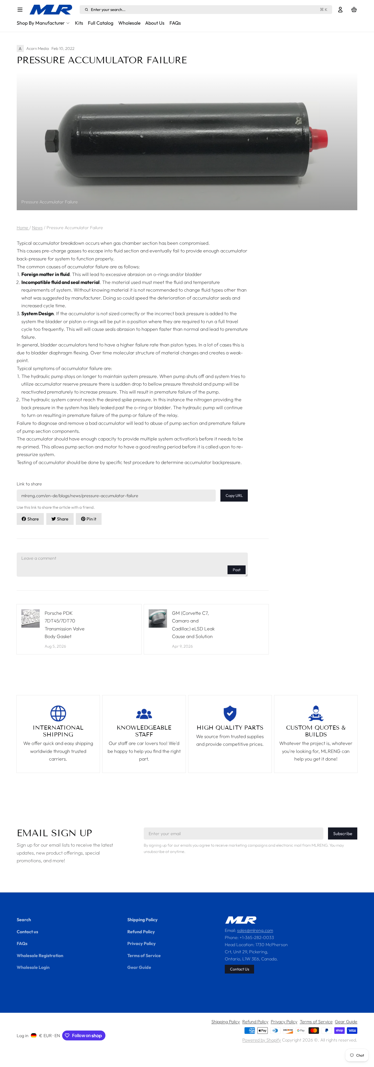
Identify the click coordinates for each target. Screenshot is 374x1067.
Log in (22, 1035)
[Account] (340, 9)
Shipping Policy (142, 919)
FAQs (175, 23)
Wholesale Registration (40, 955)
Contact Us (239, 969)
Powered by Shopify (261, 1040)
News (37, 227)
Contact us (27, 931)
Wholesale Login (33, 967)
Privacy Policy (141, 943)
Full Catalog (100, 23)
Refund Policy (141, 931)
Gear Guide (139, 967)
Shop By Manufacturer (41, 23)
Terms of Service (144, 955)
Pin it (91, 519)
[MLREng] (53, 9)
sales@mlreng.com (255, 930)
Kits (79, 23)
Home (23, 227)
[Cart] (354, 9)
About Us (155, 23)
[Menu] (22, 9)
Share (33, 519)
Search (24, 919)
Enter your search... (209, 9)
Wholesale (129, 23)
